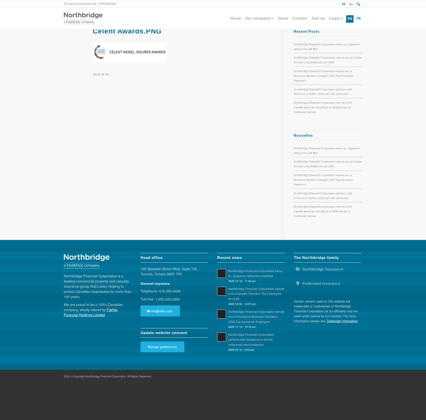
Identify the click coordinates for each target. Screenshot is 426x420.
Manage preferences (162, 347)
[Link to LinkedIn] (351, 3)
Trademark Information (342, 321)
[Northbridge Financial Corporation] (83, 18)
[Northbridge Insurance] (297, 268)
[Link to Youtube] (343, 3)
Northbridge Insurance (322, 269)
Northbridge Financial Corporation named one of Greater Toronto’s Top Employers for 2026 (256, 293)
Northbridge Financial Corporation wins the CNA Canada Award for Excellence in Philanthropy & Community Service (323, 107)
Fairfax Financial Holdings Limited (91, 312)
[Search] (358, 4)
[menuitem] (358, 3)
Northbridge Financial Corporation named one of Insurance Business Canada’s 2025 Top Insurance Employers (323, 75)
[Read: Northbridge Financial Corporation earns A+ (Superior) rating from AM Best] (221, 273)
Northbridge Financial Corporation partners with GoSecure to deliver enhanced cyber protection (251, 339)
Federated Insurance (321, 284)
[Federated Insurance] (297, 283)
